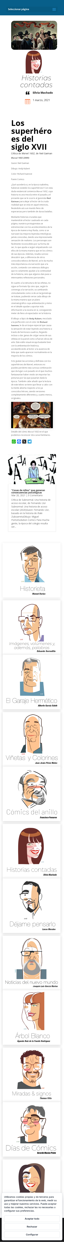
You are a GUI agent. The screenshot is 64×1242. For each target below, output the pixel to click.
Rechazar (32, 1226)
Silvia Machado (43, 92)
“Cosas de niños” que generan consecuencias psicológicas (28, 491)
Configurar (32, 1234)
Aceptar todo (32, 1218)
